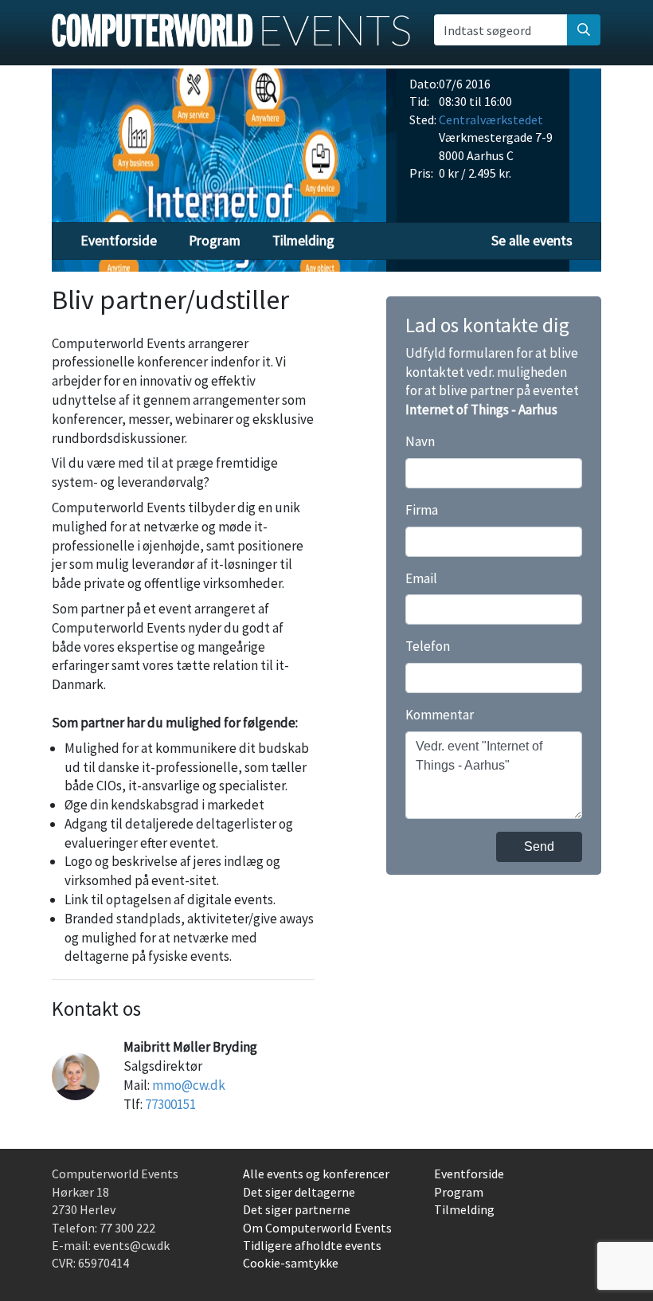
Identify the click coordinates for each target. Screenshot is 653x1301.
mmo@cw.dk (188, 1085)
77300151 (170, 1104)
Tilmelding (303, 240)
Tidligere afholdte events (312, 1245)
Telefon (427, 646)
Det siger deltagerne (299, 1192)
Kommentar (439, 714)
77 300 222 (127, 1228)
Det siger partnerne (296, 1209)
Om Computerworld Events (317, 1228)
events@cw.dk (131, 1245)
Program (214, 240)
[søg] (583, 29)
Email (421, 578)
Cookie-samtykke (290, 1263)
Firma (421, 510)
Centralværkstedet (491, 119)
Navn (420, 441)
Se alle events (532, 240)
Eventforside (118, 240)
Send (539, 846)
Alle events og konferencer (316, 1173)
